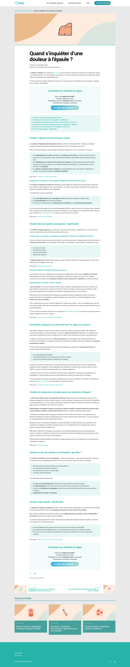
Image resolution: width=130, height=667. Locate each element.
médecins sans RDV (42, 381)
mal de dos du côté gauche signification (49, 317)
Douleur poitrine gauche (44, 266)
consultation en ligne (72, 311)
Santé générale (19, 11)
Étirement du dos (42, 445)
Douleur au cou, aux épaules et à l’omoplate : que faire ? (51, 127)
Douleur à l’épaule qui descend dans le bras (47, 117)
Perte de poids (18, 655)
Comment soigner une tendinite (47, 176)
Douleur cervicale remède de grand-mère (50, 385)
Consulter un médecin (102, 3)
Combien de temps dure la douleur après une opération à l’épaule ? (55, 124)
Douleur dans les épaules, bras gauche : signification (50, 120)
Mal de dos (28, 11)
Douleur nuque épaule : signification (45, 129)
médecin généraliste (47, 213)
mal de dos (56, 73)
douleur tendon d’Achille (45, 216)
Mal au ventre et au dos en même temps (49, 539)
